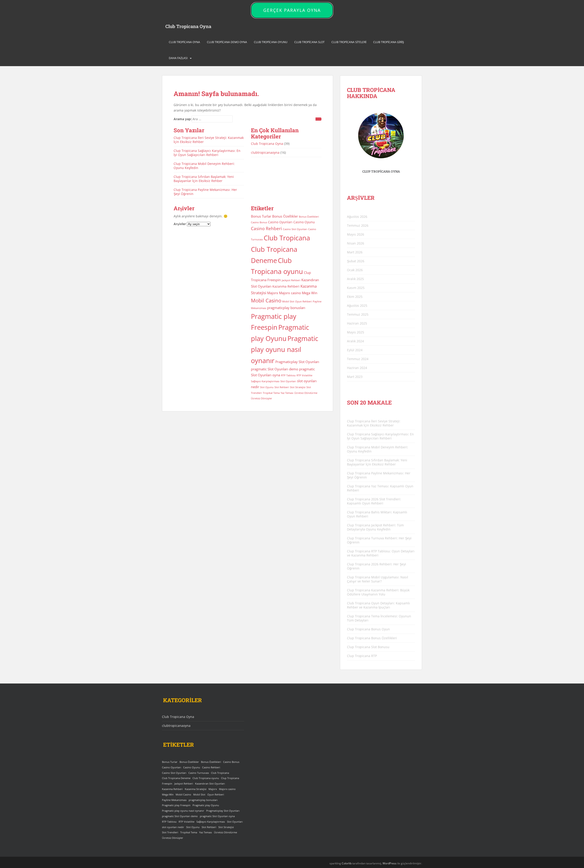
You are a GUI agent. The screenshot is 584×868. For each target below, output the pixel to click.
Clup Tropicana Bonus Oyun (368, 629)
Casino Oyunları (280, 222)
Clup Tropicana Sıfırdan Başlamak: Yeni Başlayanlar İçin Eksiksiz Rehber (204, 178)
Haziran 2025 (357, 323)
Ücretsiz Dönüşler (261, 398)
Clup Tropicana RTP (362, 656)
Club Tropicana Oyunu (270, 42)
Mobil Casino (266, 300)
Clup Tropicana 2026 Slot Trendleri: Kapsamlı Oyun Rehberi (374, 501)
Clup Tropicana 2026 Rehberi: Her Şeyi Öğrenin (376, 566)
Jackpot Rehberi (291, 280)
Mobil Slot (288, 301)
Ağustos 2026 (357, 216)
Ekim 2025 (354, 296)
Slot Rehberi (281, 387)
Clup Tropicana (230, 778)
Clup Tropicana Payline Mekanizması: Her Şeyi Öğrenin (205, 191)
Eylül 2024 (354, 350)
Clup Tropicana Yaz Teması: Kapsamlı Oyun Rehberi (380, 488)
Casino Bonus (259, 222)
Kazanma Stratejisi (195, 789)
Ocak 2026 (355, 270)
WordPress (389, 863)
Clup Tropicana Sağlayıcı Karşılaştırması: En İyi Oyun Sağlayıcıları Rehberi (207, 152)
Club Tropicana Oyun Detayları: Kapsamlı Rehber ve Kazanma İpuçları (378, 605)
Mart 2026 (354, 252)
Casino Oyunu (304, 222)
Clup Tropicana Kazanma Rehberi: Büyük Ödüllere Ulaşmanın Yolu (378, 592)
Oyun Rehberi (303, 301)
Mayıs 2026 (355, 234)
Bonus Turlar (261, 216)
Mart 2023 (354, 376)
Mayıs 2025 (355, 332)
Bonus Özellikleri (309, 216)
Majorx (272, 293)
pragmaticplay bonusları (286, 307)
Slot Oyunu (267, 387)
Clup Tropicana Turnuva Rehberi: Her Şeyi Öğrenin (379, 540)
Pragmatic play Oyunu (206, 805)
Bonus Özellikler (285, 216)
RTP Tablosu (288, 375)
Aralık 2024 (355, 341)
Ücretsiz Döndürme (305, 393)
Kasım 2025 (356, 288)
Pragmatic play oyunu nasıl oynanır (284, 349)
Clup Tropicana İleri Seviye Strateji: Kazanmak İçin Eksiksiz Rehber (209, 139)
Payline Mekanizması (174, 800)
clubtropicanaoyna (265, 152)
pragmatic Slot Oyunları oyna (217, 816)
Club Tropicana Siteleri (348, 42)
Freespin (274, 280)
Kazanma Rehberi (286, 286)
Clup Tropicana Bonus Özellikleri (372, 638)
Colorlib (347, 863)
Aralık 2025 (355, 279)
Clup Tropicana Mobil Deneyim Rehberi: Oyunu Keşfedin (204, 165)
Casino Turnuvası (198, 772)
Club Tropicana (287, 237)
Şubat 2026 (355, 261)
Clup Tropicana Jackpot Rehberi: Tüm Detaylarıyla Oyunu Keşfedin (375, 527)
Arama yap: (183, 119)
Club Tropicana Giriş (388, 42)
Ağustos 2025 (357, 305)
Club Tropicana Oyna (188, 26)
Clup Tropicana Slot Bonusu (368, 647)
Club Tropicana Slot (309, 42)
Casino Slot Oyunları (295, 229)
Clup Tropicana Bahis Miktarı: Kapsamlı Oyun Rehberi (377, 514)
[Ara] (318, 119)
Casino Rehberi (266, 228)
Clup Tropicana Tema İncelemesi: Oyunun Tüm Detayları (379, 618)
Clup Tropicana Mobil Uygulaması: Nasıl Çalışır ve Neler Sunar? (377, 579)
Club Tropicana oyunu (206, 778)
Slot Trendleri (170, 832)
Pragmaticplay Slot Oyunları (297, 361)
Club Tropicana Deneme (176, 778)
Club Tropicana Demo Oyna (227, 42)
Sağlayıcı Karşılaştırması (265, 381)
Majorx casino (290, 293)
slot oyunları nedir (173, 827)
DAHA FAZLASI (178, 58)
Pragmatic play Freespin (176, 805)
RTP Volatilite (304, 375)
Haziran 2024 (357, 368)
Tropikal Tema (271, 393)
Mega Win (309, 293)
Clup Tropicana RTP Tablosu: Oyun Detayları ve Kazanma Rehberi (381, 553)
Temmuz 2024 (357, 359)
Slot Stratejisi (297, 387)
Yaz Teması (287, 393)
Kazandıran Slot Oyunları (210, 783)
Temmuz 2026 (357, 225)
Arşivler (180, 224)
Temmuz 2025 (357, 314)
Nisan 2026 (355, 243)
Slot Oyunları (288, 381)
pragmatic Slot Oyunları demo (274, 369)
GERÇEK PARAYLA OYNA (292, 10)
